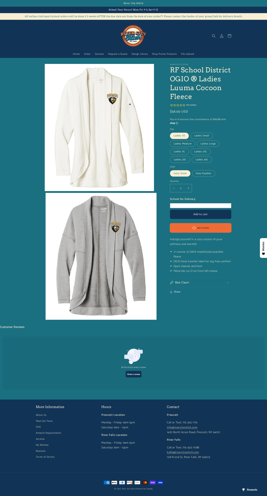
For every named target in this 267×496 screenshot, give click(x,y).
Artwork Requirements (48, 433)
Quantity (174, 181)
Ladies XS (179, 136)
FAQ (38, 427)
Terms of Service (45, 457)
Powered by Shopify (144, 488)
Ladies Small (201, 136)
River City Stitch (129, 488)
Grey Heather (204, 173)
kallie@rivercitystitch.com (183, 452)
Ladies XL (179, 152)
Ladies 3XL (180, 160)
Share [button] (177, 292)
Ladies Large (208, 144)
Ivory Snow (180, 173)
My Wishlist (42, 445)
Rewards (41, 451)
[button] (214, 36)
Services (40, 439)
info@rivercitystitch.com (182, 427)
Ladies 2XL (200, 152)
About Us (41, 415)
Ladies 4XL (201, 160)
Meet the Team (44, 421)
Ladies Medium (183, 144)
